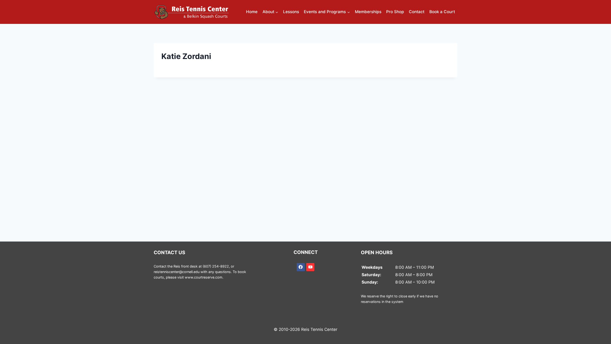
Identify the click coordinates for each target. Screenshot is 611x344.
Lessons (291, 11)
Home (252, 11)
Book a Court (442, 11)
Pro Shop (395, 11)
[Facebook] (301, 267)
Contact (416, 11)
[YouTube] (310, 267)
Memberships (368, 11)
